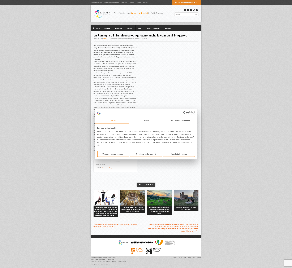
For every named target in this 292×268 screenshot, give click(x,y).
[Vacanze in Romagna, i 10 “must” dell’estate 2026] (186, 198)
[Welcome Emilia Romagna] (165, 245)
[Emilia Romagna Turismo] (142, 245)
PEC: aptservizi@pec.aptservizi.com (100, 264)
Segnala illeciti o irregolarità (111, 2)
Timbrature (124, 2)
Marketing (117, 29)
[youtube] (194, 10)
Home (98, 28)
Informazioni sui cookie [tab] (180, 120)
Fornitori (168, 28)
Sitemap (199, 257)
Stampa (128, 29)
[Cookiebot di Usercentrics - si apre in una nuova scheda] (185, 113)
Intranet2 (145, 2)
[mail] (197, 10)
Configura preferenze (144, 154)
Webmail (132, 2)
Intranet (139, 2)
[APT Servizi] (131, 13)
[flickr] (188, 10)
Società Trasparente (96, 2)
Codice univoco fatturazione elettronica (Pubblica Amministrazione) (108, 262)
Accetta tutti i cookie (179, 154)
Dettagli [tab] (146, 120)
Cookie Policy (191, 257)
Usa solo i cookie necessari (113, 154)
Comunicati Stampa (107, 168)
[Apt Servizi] (123, 245)
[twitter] (185, 10)
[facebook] (191, 10)
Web (138, 29)
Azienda (106, 29)
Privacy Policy (182, 257)
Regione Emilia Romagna (109, 257)
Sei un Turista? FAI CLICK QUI (186, 2)
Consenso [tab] (112, 120)
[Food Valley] (137, 253)
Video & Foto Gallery (152, 29)
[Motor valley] (153, 253)
